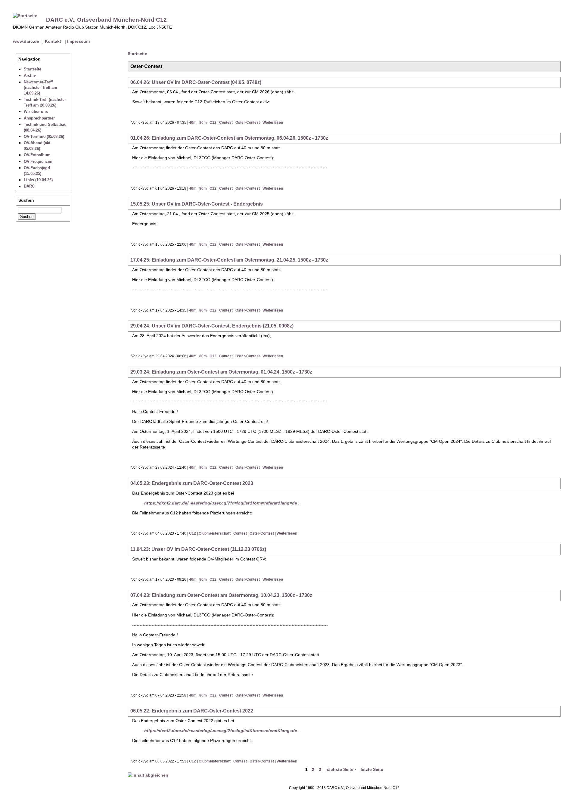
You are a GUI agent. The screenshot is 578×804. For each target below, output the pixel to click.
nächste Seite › (340, 769)
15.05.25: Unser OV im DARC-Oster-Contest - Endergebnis (196, 203)
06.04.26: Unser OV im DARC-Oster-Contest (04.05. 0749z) (195, 82)
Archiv (30, 75)
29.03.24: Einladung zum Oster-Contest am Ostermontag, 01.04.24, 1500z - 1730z (221, 371)
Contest (226, 122)
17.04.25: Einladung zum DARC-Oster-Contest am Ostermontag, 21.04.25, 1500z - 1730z (229, 259)
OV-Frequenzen (38, 161)
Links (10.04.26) (38, 180)
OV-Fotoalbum (37, 155)
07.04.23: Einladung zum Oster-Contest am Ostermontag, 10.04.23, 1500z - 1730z (221, 595)
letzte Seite (372, 769)
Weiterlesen (273, 122)
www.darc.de (26, 41)
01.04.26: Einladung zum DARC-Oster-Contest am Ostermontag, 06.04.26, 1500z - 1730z (229, 138)
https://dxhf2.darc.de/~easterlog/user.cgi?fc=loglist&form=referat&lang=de (220, 503)
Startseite (32, 69)
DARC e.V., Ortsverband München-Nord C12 (106, 20)
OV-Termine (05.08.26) (44, 136)
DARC (29, 186)
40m (193, 122)
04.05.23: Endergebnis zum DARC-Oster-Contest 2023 (191, 483)
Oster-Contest (247, 122)
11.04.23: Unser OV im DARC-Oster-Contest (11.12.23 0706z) (198, 549)
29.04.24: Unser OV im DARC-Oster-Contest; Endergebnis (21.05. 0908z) (212, 325)
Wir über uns (36, 111)
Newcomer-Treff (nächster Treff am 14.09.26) (40, 87)
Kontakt (53, 41)
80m (203, 122)
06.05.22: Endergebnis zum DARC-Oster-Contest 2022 (191, 710)
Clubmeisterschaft (215, 533)
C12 (213, 122)
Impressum (78, 41)
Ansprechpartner (39, 118)
